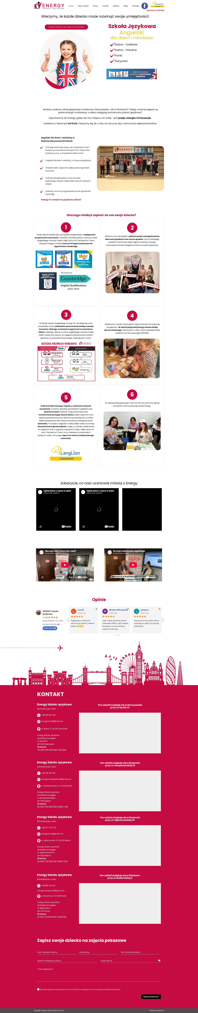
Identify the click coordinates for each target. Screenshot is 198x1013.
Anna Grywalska (148, 610)
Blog (126, 6)
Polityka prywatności (156, 1010)
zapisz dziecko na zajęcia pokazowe (66, 27)
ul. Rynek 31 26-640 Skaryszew (54, 728)
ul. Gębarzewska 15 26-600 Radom (56, 840)
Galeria (116, 6)
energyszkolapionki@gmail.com (50, 890)
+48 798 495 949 (48, 773)
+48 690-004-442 (48, 715)
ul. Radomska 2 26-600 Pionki (53, 896)
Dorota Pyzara (84, 610)
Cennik (105, 6)
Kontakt (135, 6)
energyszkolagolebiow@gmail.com (56, 779)
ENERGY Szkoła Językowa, (50, 612)
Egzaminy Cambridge (155, 10)
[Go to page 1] (114, 634)
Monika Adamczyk (117, 610)
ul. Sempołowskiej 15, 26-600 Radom (56, 785)
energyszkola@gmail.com (52, 721)
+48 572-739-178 (48, 827)
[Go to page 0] (112, 634)
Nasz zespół (83, 6)
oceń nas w (49, 628)
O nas (70, 6)
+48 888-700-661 (48, 885)
